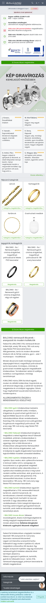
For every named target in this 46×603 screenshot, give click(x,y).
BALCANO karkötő (12, 488)
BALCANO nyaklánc (12, 458)
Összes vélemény (36, 175)
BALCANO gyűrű (11, 408)
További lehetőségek (11, 588)
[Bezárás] (42, 579)
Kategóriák (7, 582)
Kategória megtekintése (12, 208)
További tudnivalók (7, 601)
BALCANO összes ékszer (14, 515)
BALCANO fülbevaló (12, 433)
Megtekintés (12, 284)
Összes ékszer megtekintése (23, 62)
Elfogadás (41, 597)
